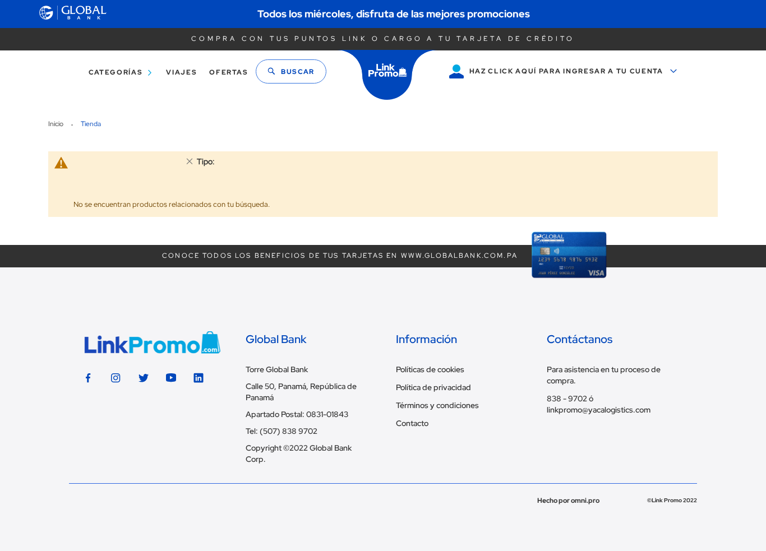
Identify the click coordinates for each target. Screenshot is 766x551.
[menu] (165, 72)
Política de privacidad (433, 387)
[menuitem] (118, 72)
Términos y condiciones (437, 405)
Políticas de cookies (430, 369)
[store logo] (387, 75)
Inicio (56, 123)
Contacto (412, 423)
